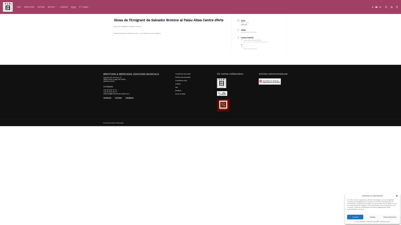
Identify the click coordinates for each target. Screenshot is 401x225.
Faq (176, 87)
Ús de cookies (360, 221)
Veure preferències (389, 217)
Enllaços (178, 90)
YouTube (118, 98)
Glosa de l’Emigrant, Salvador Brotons (127, 26)
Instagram (130, 98)
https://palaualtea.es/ (250, 48)
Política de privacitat (372, 221)
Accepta (355, 217)
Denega (372, 217)
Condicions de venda (182, 74)
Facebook (107, 98)
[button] (397, 196)
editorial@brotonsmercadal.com (116, 94)
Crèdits (177, 84)
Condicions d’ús (385, 221)
